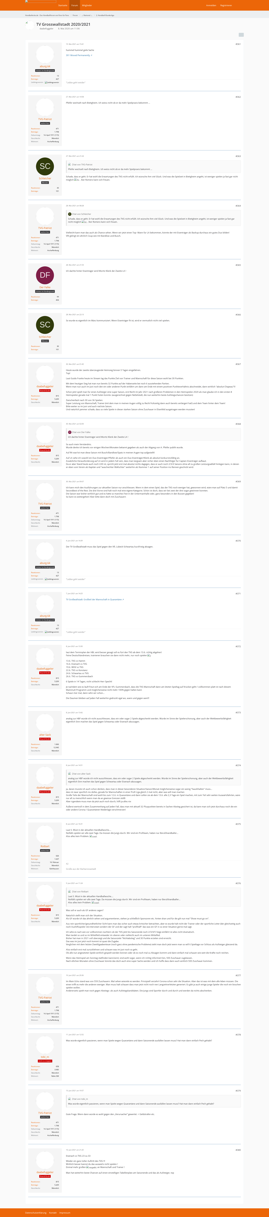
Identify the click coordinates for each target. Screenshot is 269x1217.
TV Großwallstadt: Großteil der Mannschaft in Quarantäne (94, 599)
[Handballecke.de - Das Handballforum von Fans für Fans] (40, 7)
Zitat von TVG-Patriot (82, 164)
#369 (238, 481)
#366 (238, 314)
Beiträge (34, 79)
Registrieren (226, 5)
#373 (238, 712)
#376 (238, 883)
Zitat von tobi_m (80, 1099)
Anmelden (211, 5)
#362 (238, 96)
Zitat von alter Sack (81, 773)
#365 (238, 265)
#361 (238, 44)
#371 (238, 593)
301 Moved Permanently (78, 55)
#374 (238, 765)
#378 (238, 1034)
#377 (238, 975)
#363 (238, 156)
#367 (238, 364)
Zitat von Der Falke (81, 432)
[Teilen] (241, 35)
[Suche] (239, 5)
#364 (238, 205)
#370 (238, 540)
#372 (238, 646)
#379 (238, 1090)
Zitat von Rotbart (80, 891)
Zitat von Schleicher (81, 214)
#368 (238, 423)
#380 (238, 1150)
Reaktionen (35, 76)
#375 (238, 824)
